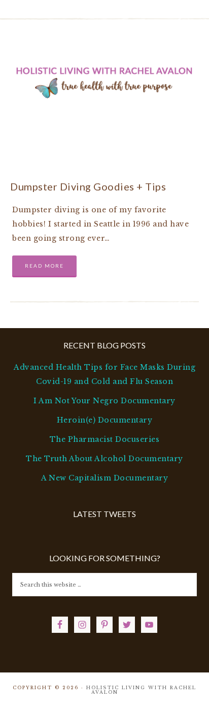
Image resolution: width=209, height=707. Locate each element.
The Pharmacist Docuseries (105, 439)
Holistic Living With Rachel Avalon (105, 81)
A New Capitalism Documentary (104, 478)
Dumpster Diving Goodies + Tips (88, 186)
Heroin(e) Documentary (105, 420)
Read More (44, 266)
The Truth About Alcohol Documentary (104, 458)
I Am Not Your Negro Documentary (104, 400)
